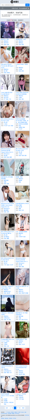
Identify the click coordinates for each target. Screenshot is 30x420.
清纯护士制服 (24, 293)
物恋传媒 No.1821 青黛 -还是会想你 (22, 313)
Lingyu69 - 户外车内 (21, 394)
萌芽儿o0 (21, 291)
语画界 (5, 399)
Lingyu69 (21, 397)
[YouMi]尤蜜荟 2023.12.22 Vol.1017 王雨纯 (7, 340)
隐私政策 (6, 418)
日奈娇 (20, 69)
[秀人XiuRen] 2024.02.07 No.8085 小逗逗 (22, 149)
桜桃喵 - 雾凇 (19, 177)
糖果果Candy (7, 291)
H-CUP (6, 125)
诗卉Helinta (17, 413)
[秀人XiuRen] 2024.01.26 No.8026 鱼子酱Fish (7, 232)
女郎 (8, 212)
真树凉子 (16, 412)
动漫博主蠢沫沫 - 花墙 (21, 339)
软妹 (8, 44)
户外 (10, 99)
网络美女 (6, 41)
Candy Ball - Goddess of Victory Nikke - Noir (7, 287)
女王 (9, 125)
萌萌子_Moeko (21, 412)
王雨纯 (5, 344)
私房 (5, 157)
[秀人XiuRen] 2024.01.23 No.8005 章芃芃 (7, 259)
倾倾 (25, 412)
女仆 (11, 372)
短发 (8, 183)
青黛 (20, 318)
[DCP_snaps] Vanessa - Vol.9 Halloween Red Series (22, 367)
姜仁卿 (5, 71)
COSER (21, 236)
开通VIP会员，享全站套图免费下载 (20, 8)
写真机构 (10, 418)
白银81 (20, 97)
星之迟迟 (6, 97)
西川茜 (5, 155)
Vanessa (21, 372)
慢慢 (20, 208)
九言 (20, 235)
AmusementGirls (4, 413)
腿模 (11, 157)
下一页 (18, 408)
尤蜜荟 (5, 342)
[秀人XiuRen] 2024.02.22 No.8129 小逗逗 (7, 119)
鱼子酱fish (6, 236)
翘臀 (8, 238)
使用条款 (2, 418)
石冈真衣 (12, 412)
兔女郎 (8, 293)
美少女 (26, 319)
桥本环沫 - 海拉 (5, 39)
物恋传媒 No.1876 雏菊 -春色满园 (7, 177)
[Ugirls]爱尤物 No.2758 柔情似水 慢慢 (22, 204)
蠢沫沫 (20, 342)
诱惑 (22, 44)
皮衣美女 (6, 402)
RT (5, 99)
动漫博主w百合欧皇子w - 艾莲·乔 (7, 366)
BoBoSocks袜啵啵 (23, 124)
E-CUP (20, 129)
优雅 (22, 266)
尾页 (23, 408)
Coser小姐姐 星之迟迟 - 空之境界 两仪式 (7, 93)
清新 (25, 155)
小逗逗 (5, 124)
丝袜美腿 (9, 413)
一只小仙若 (8, 412)
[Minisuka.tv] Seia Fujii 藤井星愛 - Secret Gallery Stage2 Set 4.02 (7, 205)
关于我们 (14, 418)
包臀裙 (20, 127)
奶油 (20, 125)
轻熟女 (8, 72)
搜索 (27, 5)
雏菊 (5, 182)
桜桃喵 (20, 180)
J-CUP (23, 344)
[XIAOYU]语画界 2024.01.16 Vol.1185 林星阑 (7, 395)
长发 (22, 210)
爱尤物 (20, 207)
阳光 (10, 319)
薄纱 (22, 99)
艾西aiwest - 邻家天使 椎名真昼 (7, 313)
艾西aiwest (6, 318)
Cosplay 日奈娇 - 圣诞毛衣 (22, 65)
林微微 (13, 413)
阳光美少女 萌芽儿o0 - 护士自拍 (22, 287)
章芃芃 (5, 263)
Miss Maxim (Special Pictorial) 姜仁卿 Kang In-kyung (7, 65)
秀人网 (5, 122)
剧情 (5, 44)
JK (7, 319)
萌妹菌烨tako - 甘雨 (21, 39)
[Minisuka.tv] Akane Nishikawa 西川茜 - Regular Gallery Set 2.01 (7, 150)
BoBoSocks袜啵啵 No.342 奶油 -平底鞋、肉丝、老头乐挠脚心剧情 (22, 120)
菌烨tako (21, 43)
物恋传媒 (6, 180)
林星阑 (5, 400)
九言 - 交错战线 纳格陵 (21, 231)
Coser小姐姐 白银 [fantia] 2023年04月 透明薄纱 (22, 93)
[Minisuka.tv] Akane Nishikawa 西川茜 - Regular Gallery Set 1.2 (21, 259)
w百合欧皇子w (7, 371)
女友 (20, 319)
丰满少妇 (11, 402)
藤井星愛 (6, 210)
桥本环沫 (6, 43)
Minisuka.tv (7, 154)
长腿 (22, 155)
